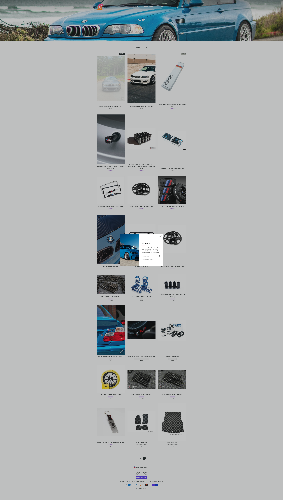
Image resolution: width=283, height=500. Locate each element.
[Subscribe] (159, 256)
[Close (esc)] (160, 236)
